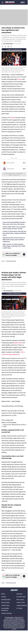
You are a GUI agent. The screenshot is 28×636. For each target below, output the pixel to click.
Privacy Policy (5, 602)
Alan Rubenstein (8, 43)
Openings (19, 594)
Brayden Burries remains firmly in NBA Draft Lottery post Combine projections (14, 239)
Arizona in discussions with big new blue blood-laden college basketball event (14, 233)
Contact (3, 597)
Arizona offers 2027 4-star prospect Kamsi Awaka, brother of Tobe (14, 227)
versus (19, 79)
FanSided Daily (5, 599)
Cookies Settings (6, 613)
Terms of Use (20, 602)
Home (3, 261)
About (3, 594)
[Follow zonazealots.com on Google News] (24, 254)
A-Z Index (19, 608)
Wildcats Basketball (11, 261)
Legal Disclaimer (21, 605)
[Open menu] (2, 2)
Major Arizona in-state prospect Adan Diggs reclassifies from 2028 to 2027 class (14, 246)
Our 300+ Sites (21, 597)
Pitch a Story (20, 599)
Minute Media (10, 617)
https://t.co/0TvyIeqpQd (9, 422)
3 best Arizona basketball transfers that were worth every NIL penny (14, 223)
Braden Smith (18, 343)
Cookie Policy (5, 605)
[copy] (11, 46)
